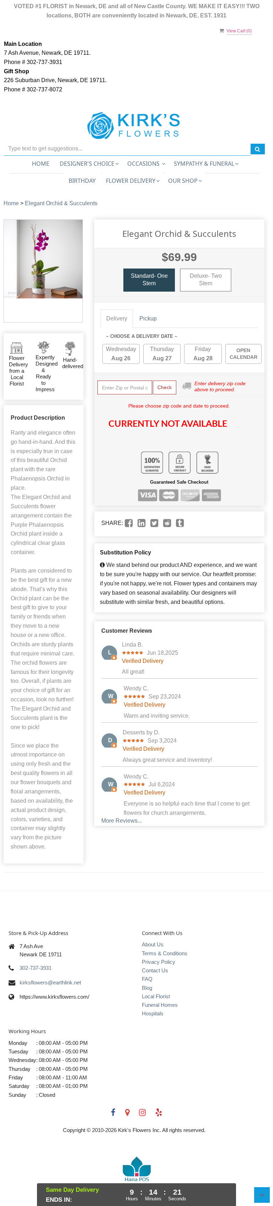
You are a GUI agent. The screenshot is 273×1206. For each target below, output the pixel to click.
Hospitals (153, 1013)
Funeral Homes (160, 1005)
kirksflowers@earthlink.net (50, 982)
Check (164, 387)
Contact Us (155, 970)
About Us (153, 944)
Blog (147, 988)
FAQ (147, 979)
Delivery (116, 318)
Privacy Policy (158, 962)
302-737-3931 (36, 968)
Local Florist (156, 996)
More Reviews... (121, 821)
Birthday (82, 181)
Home (40, 164)
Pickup (148, 318)
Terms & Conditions (164, 953)
